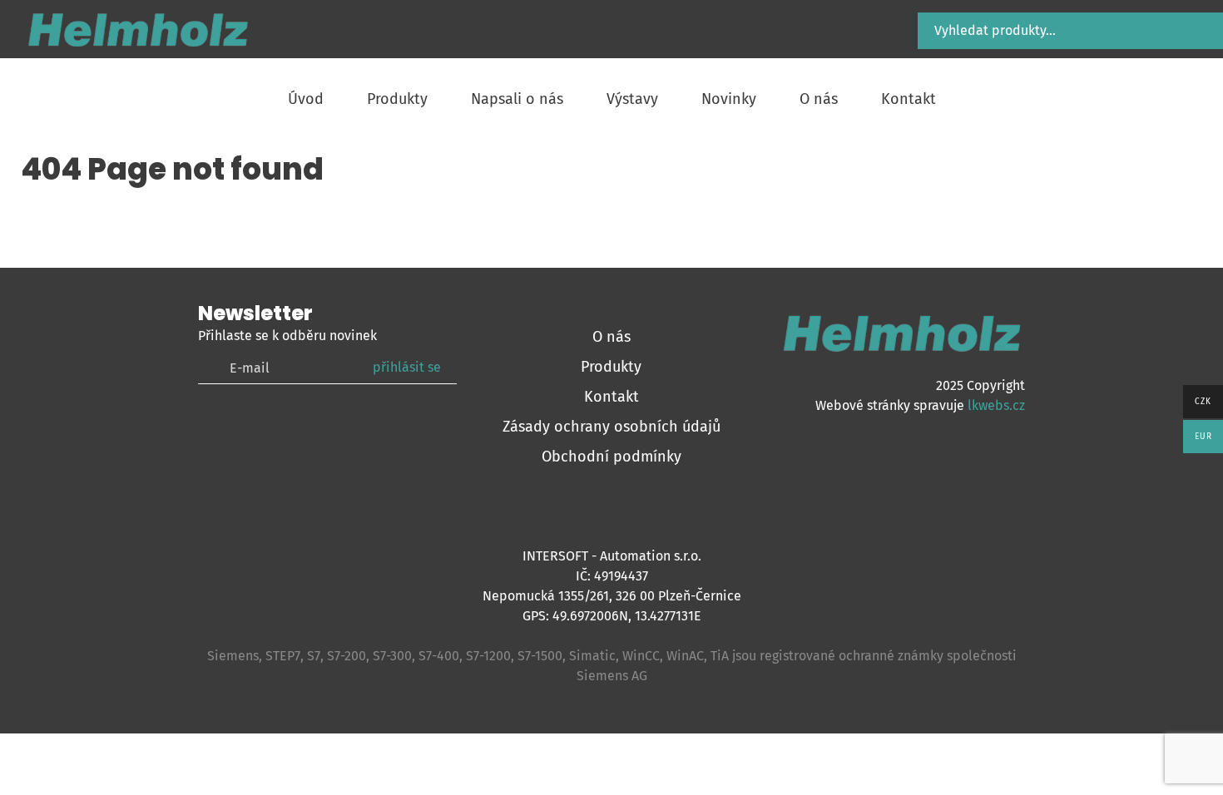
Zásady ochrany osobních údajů (611, 426)
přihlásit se (407, 367)
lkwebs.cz (996, 405)
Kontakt (611, 397)
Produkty (611, 367)
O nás (611, 337)
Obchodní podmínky (611, 456)
